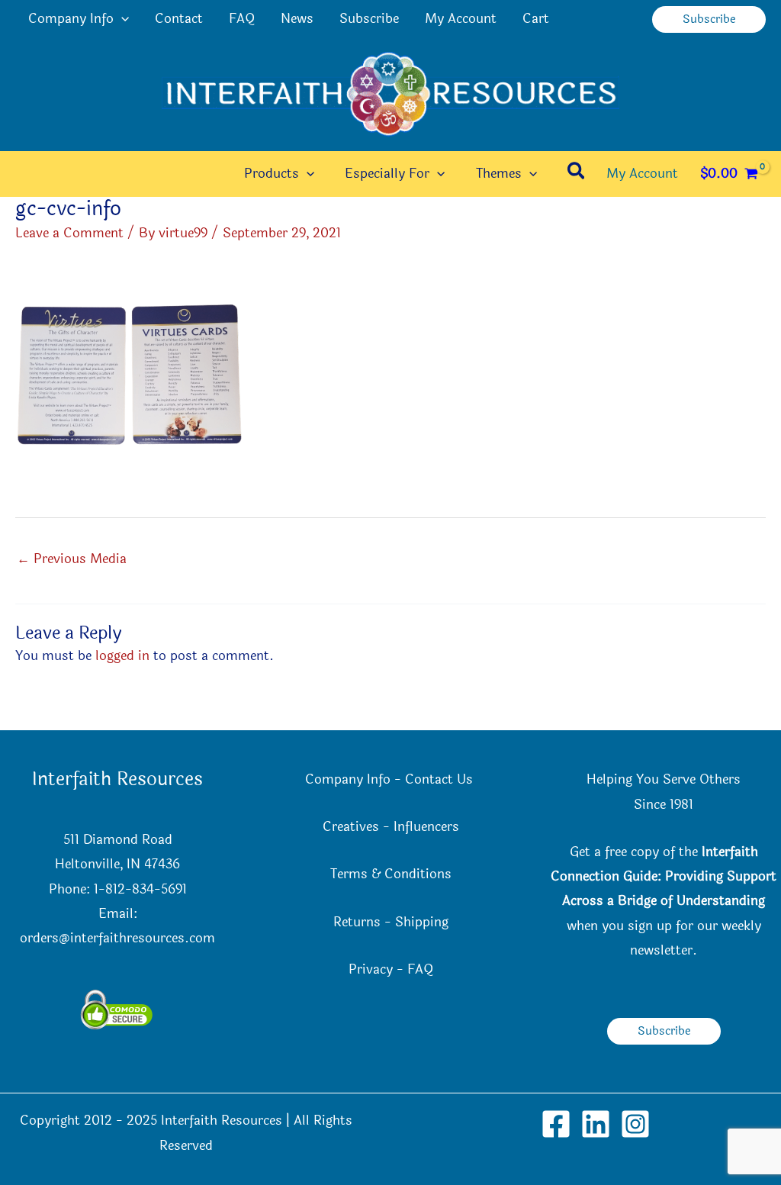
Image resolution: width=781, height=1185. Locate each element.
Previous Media (72, 559)
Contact (179, 18)
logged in (122, 656)
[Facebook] (556, 1124)
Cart (535, 18)
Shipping (421, 922)
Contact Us (441, 779)
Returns (357, 922)
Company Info (71, 18)
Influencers (426, 826)
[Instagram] (635, 1124)
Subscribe (369, 18)
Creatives (351, 826)
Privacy (371, 969)
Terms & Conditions (391, 874)
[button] (121, 19)
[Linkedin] (595, 1124)
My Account (461, 18)
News (297, 18)
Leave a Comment (69, 233)
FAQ (242, 18)
